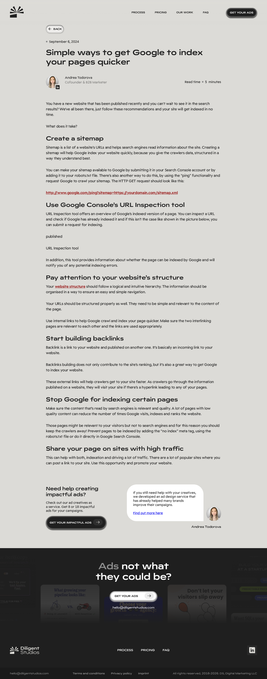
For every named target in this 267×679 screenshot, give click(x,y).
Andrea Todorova (206, 527)
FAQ (206, 12)
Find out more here (148, 513)
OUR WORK (184, 12)
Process (138, 12)
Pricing (161, 12)
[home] (17, 12)
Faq (166, 650)
